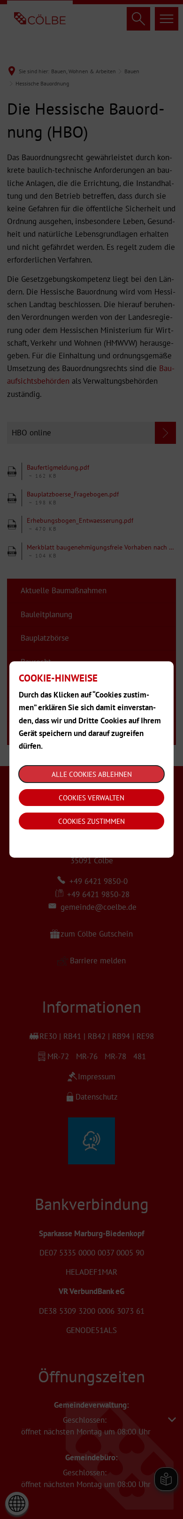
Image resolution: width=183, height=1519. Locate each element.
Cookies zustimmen (91, 821)
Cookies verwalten (91, 797)
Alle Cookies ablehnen (92, 774)
